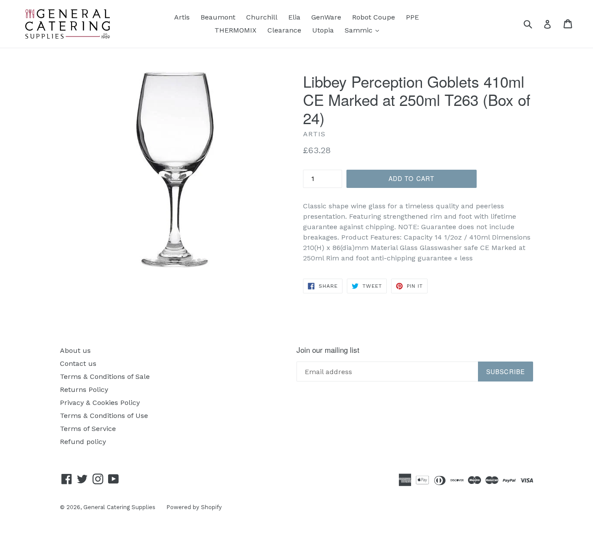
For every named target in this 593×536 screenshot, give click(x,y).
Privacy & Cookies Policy (100, 402)
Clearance (284, 30)
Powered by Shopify (194, 507)
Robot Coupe (373, 17)
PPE (412, 17)
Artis (182, 17)
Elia (294, 17)
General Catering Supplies (119, 507)
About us (75, 350)
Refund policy (83, 441)
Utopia (323, 30)
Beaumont (218, 17)
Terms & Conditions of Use (104, 415)
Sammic (364, 30)
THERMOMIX (235, 30)
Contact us (78, 363)
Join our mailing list (327, 349)
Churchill (261, 17)
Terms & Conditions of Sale (105, 376)
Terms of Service (88, 428)
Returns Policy (84, 389)
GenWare (326, 17)
